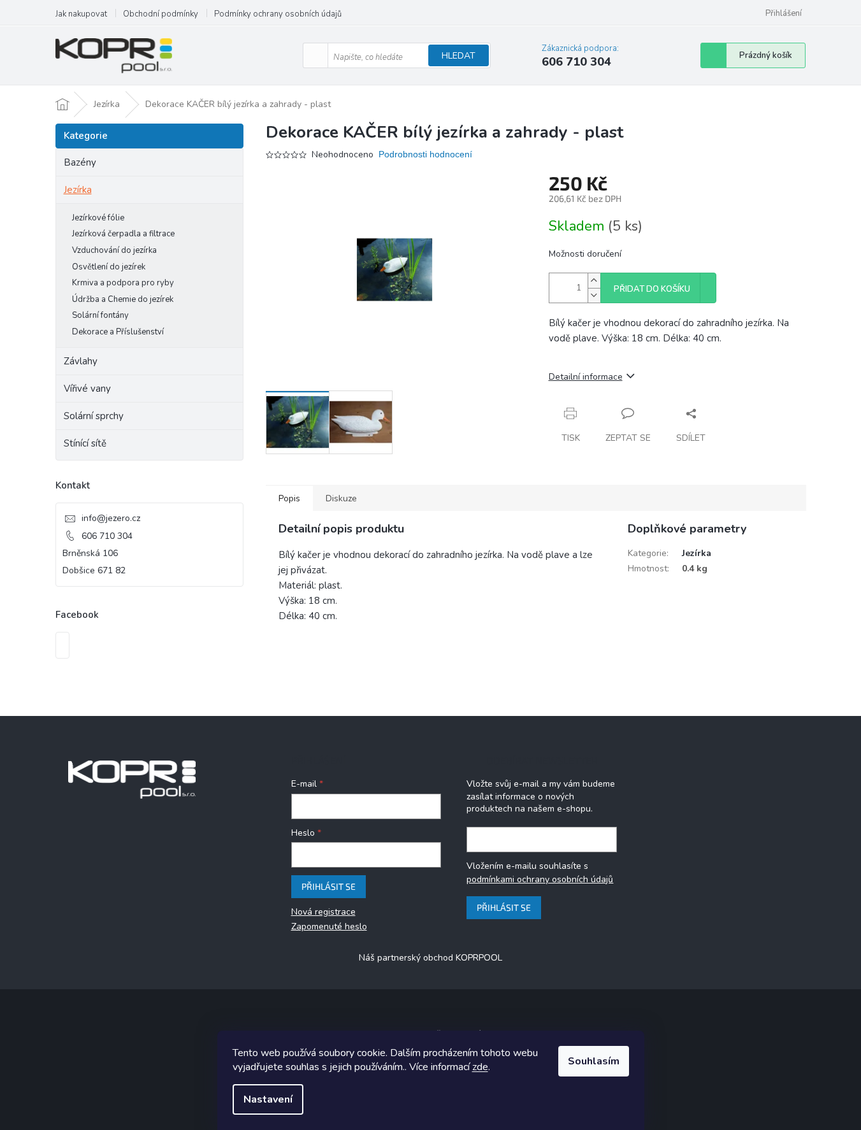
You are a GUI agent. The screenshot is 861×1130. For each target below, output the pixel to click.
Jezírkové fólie (98, 218)
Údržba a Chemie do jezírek (122, 299)
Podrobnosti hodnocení (425, 154)
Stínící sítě (85, 443)
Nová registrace (323, 912)
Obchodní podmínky (160, 14)
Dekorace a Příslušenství (118, 332)
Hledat (458, 56)
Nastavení (268, 1099)
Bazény (80, 162)
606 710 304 (107, 536)
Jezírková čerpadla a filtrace (123, 234)
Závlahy (81, 361)
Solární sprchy (94, 416)
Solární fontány (100, 315)
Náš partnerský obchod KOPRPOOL (430, 958)
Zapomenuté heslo (329, 926)
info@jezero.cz (111, 518)
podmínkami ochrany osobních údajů (540, 879)
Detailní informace (586, 377)
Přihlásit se (328, 886)
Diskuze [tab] (341, 498)
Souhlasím (593, 1061)
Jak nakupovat (81, 14)
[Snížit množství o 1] (594, 295)
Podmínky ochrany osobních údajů (278, 14)
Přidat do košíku (652, 289)
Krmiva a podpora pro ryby (123, 283)
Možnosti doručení (585, 254)
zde (480, 1067)
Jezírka (78, 189)
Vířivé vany (87, 388)
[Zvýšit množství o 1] (594, 280)
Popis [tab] (289, 498)
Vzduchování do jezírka (114, 250)
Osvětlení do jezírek (108, 267)
